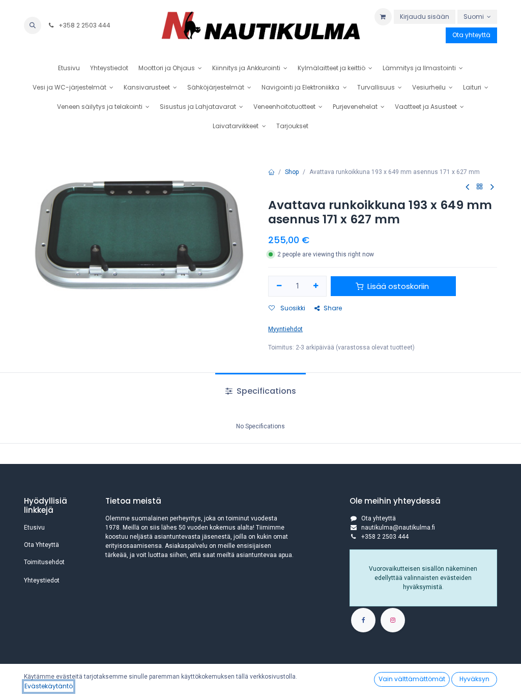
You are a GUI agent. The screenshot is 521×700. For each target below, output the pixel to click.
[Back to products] (480, 187)
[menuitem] (69, 68)
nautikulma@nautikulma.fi (398, 527)
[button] (32, 25)
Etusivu (34, 527)
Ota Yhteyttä (41, 544)
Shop (292, 172)
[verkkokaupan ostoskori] (383, 16)
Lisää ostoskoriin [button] (398, 286)
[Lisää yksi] (316, 286)
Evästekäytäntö (48, 686)
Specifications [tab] (265, 391)
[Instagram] (393, 620)
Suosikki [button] (292, 308)
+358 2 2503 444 (83, 25)
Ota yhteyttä (471, 35)
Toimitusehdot (44, 562)
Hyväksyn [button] (474, 679)
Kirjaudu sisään (424, 16)
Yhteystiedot (42, 580)
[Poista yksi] (279, 286)
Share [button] (333, 308)
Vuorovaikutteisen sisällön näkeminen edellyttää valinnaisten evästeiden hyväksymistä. (423, 578)
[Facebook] (363, 620)
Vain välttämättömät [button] (412, 679)
